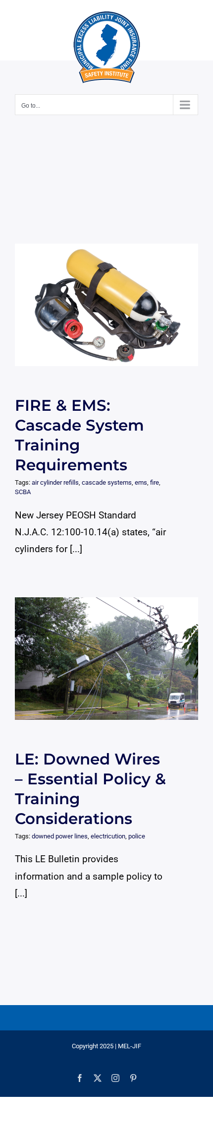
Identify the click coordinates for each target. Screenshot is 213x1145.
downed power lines (60, 836)
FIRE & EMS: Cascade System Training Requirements (97, 305)
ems (141, 482)
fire (154, 482)
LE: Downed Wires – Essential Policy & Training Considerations (97, 658)
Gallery (115, 305)
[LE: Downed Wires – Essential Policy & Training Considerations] (106, 658)
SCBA (23, 492)
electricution (108, 836)
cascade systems (107, 482)
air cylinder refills (55, 482)
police (136, 836)
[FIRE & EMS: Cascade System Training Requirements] (106, 305)
